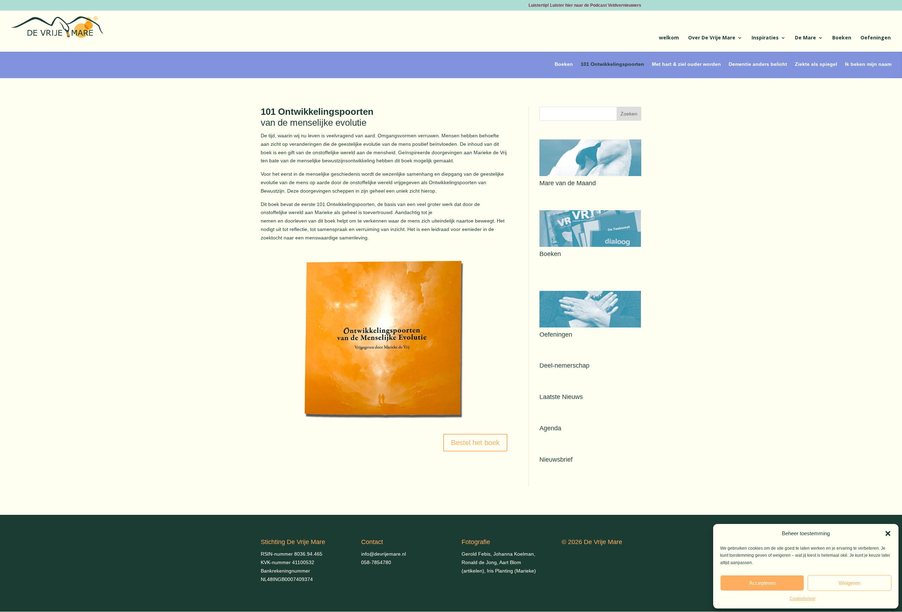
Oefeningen (875, 38)
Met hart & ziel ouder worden (686, 64)
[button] (887, 533)
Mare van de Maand (567, 183)
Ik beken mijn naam (868, 64)
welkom (669, 38)
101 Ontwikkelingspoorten (612, 64)
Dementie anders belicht (758, 64)
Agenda (550, 428)
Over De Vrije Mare (711, 38)
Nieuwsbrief (556, 459)
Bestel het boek (475, 442)
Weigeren (849, 583)
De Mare (805, 38)
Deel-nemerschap (564, 365)
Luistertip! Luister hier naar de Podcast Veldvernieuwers (585, 5)
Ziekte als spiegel (816, 64)
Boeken (841, 38)
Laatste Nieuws (561, 396)
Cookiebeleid (802, 598)
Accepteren (762, 583)
